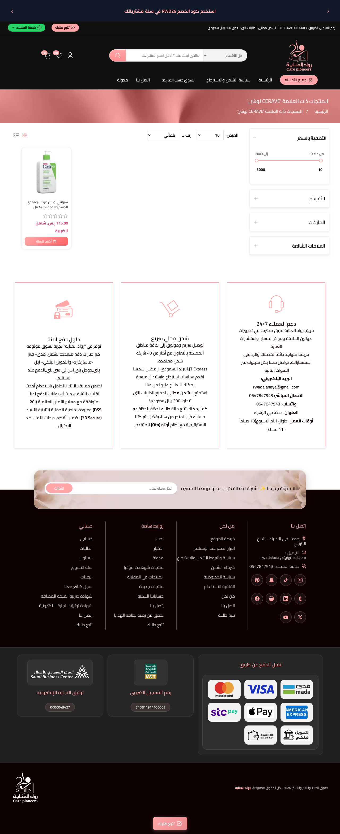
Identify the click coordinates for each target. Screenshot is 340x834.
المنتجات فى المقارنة (145, 577)
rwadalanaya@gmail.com (276, 387)
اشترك (59, 488)
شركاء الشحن (223, 567)
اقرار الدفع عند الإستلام (214, 548)
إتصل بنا (157, 606)
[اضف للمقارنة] (28, 162)
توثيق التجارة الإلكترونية (60, 692)
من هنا (167, 417)
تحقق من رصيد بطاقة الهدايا (139, 615)
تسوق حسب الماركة (178, 80)
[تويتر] (300, 617)
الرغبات (86, 577)
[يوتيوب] (286, 617)
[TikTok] (286, 580)
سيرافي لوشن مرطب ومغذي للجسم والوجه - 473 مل (47, 205)
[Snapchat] (271, 580)
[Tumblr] (300, 598)
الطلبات (86, 548)
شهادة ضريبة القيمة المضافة (66, 596)
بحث (117, 55)
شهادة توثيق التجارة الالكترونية (65, 606)
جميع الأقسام (296, 79)
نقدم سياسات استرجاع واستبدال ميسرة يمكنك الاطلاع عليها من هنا (170, 381)
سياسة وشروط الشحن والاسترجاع (206, 558)
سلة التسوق (81, 567)
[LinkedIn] (286, 598)
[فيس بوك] (257, 598)
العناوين (85, 558)
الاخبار (159, 548)
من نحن (228, 596)
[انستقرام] (300, 580)
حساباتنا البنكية (151, 596)
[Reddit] (271, 598)
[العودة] (328, 11)
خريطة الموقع (222, 539)
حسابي (86, 539)
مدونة (122, 80)
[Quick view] (28, 173)
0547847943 (261, 395)
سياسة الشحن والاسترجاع (228, 80)
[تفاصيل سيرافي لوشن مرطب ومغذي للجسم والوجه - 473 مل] (46, 172)
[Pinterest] (257, 580)
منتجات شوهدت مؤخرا (144, 567)
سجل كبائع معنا (78, 586)
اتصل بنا (143, 80)
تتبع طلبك (226, 615)
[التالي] (11, 11)
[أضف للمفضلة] (28, 152)
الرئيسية (265, 80)
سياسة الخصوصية (219, 577)
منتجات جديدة (151, 586)
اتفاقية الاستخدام (219, 586)
